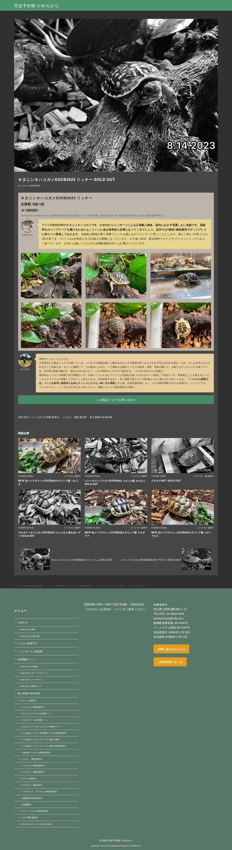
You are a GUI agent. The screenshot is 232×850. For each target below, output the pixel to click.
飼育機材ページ (26, 659)
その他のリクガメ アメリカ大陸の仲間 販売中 (44, 746)
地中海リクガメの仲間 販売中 (37, 752)
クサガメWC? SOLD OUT (166, 480)
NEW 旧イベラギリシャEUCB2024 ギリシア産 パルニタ (48, 482)
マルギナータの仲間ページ (35, 720)
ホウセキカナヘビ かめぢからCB (36, 824)
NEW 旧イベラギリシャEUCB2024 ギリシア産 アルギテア (115, 534)
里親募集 (27, 804)
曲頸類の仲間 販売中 (32, 798)
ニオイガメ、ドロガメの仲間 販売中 (40, 791)
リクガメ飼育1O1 (28, 643)
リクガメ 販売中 (28, 700)
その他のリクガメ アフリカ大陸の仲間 (41, 739)
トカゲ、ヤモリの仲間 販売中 (35, 811)
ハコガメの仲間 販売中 (30, 185)
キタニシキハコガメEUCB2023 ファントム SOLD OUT (82, 559)
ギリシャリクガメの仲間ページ (37, 713)
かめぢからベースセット (32, 679)
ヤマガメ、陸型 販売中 (33, 772)
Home (17, 585)
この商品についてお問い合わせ (116, 400)
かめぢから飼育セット (31, 686)
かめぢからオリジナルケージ (34, 672)
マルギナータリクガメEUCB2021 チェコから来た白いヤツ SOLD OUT (49, 534)
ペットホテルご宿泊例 (30, 651)
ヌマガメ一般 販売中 (32, 785)
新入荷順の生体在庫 (101, 417)
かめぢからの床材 (29, 666)
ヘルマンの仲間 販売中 (33, 707)
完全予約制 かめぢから (36, 5)
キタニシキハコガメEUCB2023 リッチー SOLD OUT (120, 585)
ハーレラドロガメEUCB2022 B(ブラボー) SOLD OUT (151, 559)
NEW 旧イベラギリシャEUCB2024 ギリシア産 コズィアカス (181, 534)
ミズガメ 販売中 (28, 778)
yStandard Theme (99, 845)
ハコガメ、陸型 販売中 (74, 417)
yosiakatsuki (115, 845)
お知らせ (23, 622)
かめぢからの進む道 (30, 636)
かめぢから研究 (28, 629)
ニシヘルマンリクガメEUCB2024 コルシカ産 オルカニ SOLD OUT (115, 482)
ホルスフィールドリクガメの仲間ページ (42, 726)
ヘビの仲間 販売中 (29, 817)
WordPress (136, 845)
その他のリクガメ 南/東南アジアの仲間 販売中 (45, 733)
